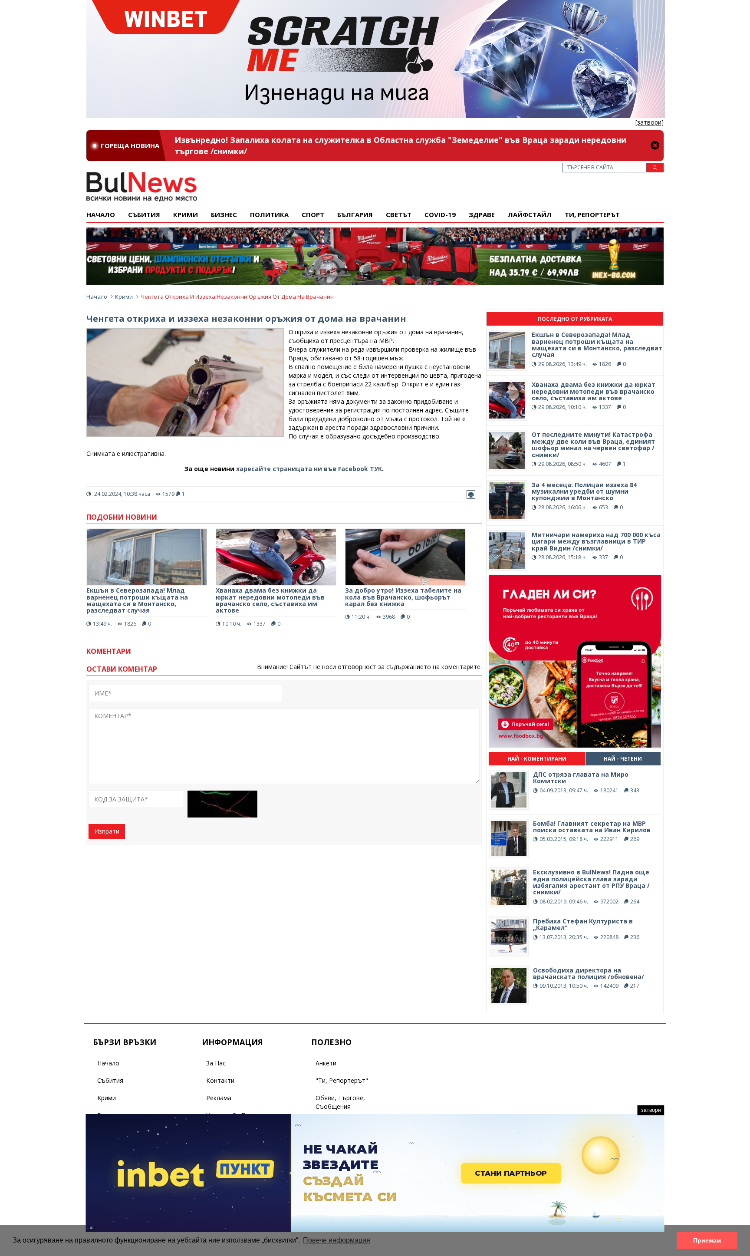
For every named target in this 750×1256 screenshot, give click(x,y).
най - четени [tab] (623, 758)
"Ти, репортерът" (342, 1080)
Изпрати (106, 831)
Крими (124, 296)
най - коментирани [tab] (536, 758)
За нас (216, 1063)
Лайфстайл (530, 214)
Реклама (218, 1098)
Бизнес (224, 214)
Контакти (220, 1080)
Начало (100, 214)
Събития (110, 1080)
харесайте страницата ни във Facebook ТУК (309, 469)
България (355, 214)
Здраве (482, 214)
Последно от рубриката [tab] (575, 319)
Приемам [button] (707, 1240)
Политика (269, 214)
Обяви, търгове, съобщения (340, 1102)
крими (185, 214)
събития (144, 214)
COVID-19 (440, 214)
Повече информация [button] (336, 1240)
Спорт (313, 214)
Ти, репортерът (592, 214)
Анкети (326, 1063)
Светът (398, 214)
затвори (651, 1110)
